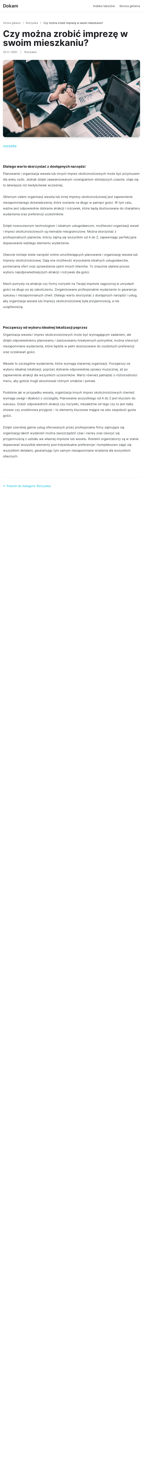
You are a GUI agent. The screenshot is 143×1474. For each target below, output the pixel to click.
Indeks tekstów (104, 6)
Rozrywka (32, 22)
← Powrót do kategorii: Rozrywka (27, 486)
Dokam (10, 6)
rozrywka (9, 146)
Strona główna (129, 6)
